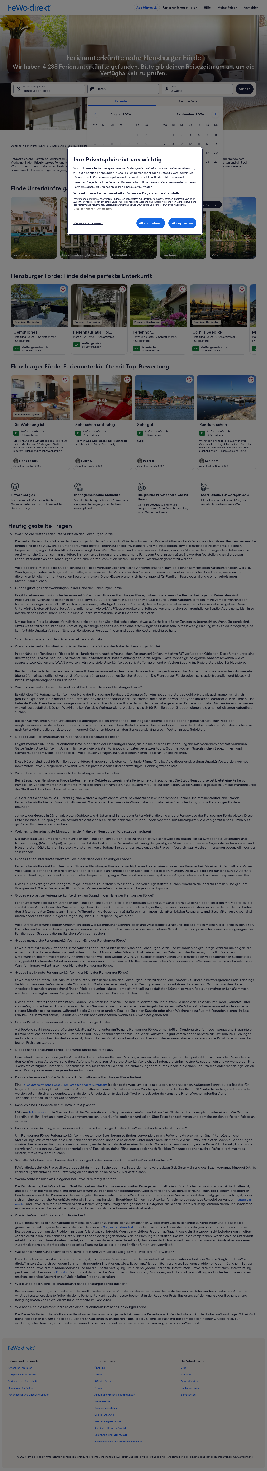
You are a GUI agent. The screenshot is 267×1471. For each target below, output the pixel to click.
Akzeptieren (182, 223)
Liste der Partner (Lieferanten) (92, 208)
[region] (135, 191)
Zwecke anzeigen (88, 223)
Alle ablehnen (150, 223)
